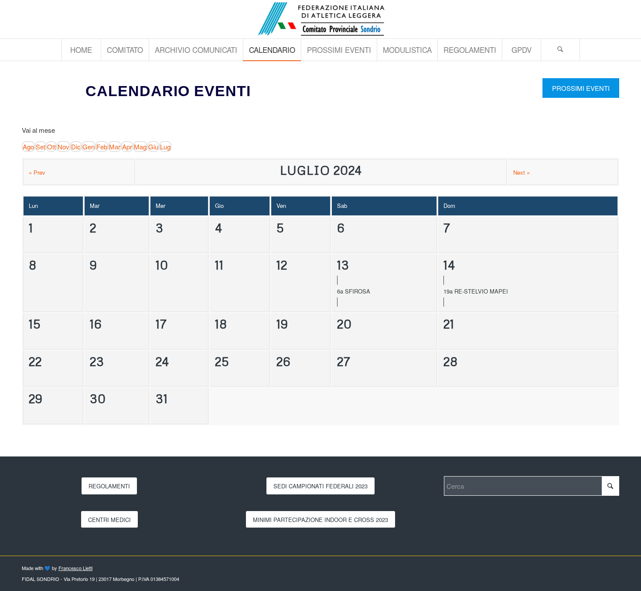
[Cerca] (560, 50)
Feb (101, 146)
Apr (127, 146)
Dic (76, 146)
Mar (114, 146)
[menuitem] (81, 50)
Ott (51, 146)
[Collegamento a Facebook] (612, 19)
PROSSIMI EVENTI (581, 88)
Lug (165, 146)
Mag (140, 146)
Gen (88, 146)
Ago (28, 146)
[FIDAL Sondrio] (320, 19)
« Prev (37, 172)
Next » (521, 172)
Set (40, 146)
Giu (153, 146)
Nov (63, 146)
